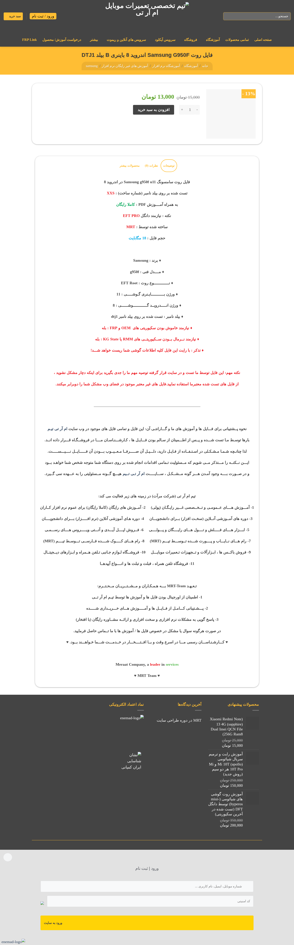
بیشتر (94, 40)
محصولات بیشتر (130, 165)
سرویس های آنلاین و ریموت (126, 40)
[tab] (169, 165)
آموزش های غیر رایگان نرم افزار (125, 66)
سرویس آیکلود (165, 40)
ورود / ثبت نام (43, 16)
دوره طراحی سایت (172, 720)
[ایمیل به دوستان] (178, 127)
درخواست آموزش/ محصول (61, 40)
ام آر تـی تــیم (134, 474)
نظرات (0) (151, 165)
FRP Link (29, 40)
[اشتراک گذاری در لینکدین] (160, 127)
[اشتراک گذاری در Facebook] (195, 127)
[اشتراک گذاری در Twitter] (187, 127)
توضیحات (169, 165)
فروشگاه (190, 40)
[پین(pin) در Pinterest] (169, 127)
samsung (92, 66)
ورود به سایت (53, 923)
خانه (205, 66)
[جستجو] (228, 16)
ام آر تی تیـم (57, 429)
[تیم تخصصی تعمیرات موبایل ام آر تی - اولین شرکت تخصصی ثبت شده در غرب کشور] (147, 16)
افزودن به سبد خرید (154, 110)
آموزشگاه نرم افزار (166, 66)
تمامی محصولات (237, 40)
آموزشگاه (213, 40)
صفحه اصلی (263, 40)
